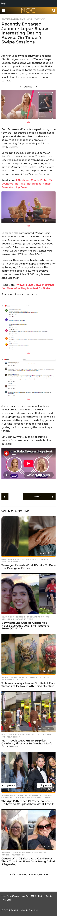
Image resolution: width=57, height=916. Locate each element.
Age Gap (48, 795)
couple (17, 797)
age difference (35, 795)
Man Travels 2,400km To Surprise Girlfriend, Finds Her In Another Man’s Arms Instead (26, 743)
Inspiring (5, 853)
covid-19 (45, 617)
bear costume (29, 735)
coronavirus (33, 617)
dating (25, 559)
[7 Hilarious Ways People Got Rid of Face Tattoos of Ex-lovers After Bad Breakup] (28, 654)
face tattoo (44, 677)
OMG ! (3, 559)
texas (30, 619)
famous (26, 797)
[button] (3, 10)
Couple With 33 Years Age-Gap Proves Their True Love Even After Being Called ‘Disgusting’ (28, 861)
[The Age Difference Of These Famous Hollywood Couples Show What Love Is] (28, 772)
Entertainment (13, 19)
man (3, 737)
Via (28, 122)
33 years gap (32, 853)
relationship (13, 561)
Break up (23, 677)
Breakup (5, 677)
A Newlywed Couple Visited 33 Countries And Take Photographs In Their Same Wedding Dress (26, 184)
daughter (35, 559)
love (3, 561)
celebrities (6, 797)
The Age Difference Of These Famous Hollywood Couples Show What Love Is (27, 803)
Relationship (14, 559)
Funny (14, 677)
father (44, 559)
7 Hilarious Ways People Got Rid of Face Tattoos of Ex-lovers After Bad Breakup (28, 685)
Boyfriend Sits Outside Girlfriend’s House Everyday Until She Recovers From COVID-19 (25, 625)
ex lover (33, 677)
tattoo (19, 679)
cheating (41, 735)
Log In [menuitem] (4, 3)
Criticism (5, 855)
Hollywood (36, 19)
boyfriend (21, 617)
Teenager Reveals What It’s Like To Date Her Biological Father (28, 567)
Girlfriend (6, 619)
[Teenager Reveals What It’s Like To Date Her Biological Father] (28, 536)
